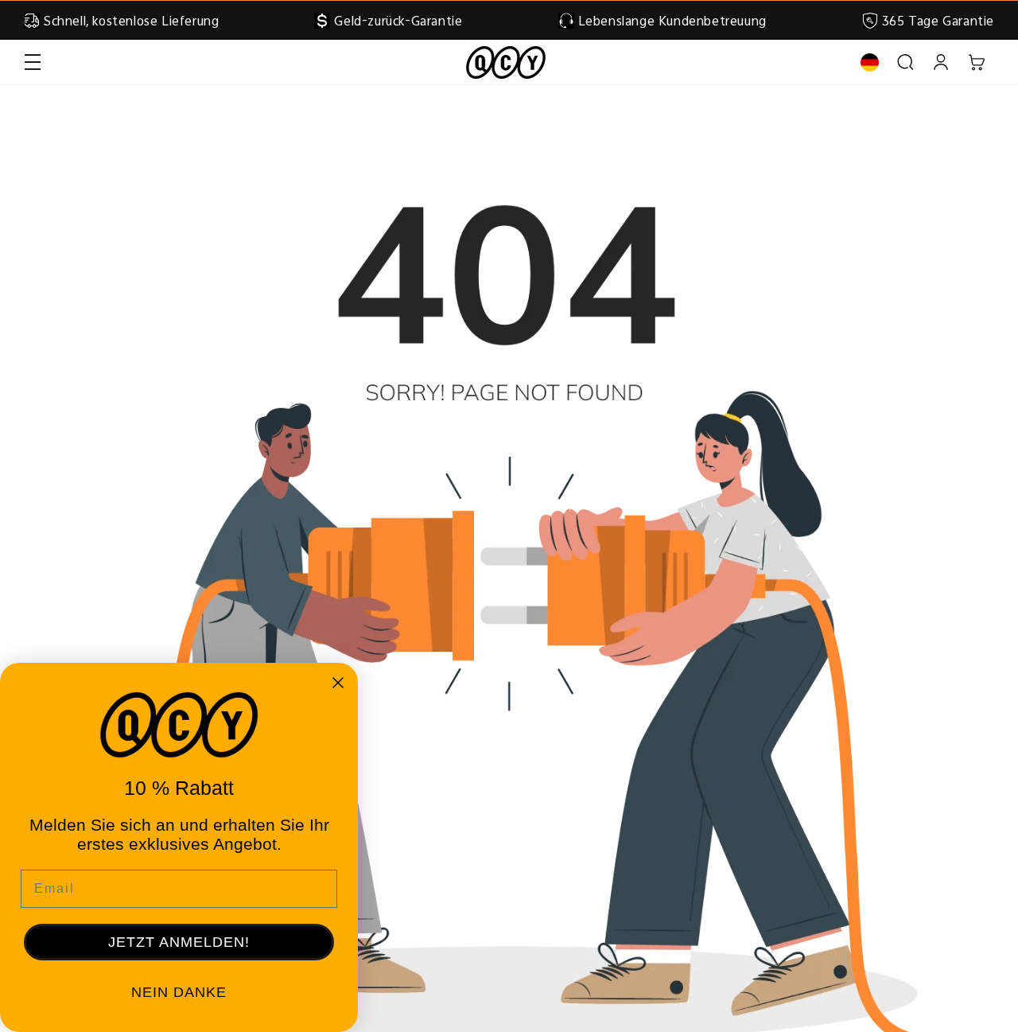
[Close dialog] (338, 683)
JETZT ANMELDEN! (179, 942)
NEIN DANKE (179, 992)
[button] (32, 62)
